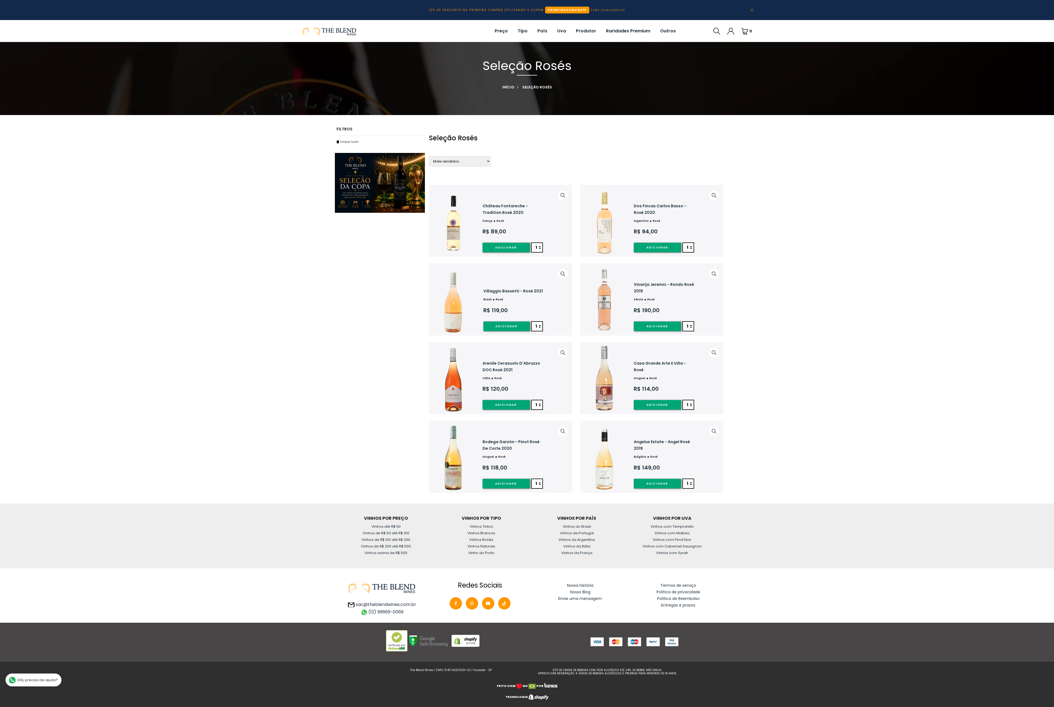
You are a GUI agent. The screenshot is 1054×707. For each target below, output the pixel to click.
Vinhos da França (576, 552)
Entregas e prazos (678, 605)
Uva (561, 31)
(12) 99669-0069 (385, 612)
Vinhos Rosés (481, 539)
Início (508, 87)
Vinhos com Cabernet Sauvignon (672, 546)
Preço (501, 31)
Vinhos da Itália (576, 546)
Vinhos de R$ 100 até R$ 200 (385, 539)
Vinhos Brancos (481, 533)
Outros (668, 31)
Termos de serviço (678, 585)
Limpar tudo (348, 141)
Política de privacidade (678, 592)
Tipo (523, 31)
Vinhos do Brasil (577, 526)
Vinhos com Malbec (672, 533)
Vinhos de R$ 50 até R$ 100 (386, 533)
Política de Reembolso (678, 598)
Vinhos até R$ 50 (386, 526)
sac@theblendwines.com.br (385, 604)
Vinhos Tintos (481, 526)
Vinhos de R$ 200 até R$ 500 (386, 546)
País (542, 31)
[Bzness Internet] (550, 686)
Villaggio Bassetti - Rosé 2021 (513, 291)
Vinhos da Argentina (577, 539)
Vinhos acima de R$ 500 (386, 552)
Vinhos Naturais (481, 546)
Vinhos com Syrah (672, 552)
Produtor (586, 31)
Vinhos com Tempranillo (672, 526)
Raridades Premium (628, 31)
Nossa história (580, 585)
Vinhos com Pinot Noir (672, 539)
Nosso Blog (580, 592)
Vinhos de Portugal (577, 533)
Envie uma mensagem (580, 598)
